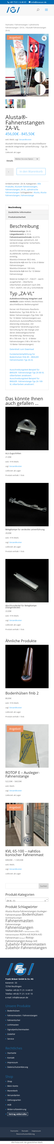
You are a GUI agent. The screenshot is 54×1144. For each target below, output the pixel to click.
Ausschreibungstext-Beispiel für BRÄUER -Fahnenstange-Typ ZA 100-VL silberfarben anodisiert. (26, 381)
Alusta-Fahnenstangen (25, 911)
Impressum (12, 1062)
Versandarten (13, 1095)
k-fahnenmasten (29, 931)
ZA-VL (22, 27)
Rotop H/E (31, 941)
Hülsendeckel (14, 931)
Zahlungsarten (14, 1100)
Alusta (36, 192)
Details (10, 160)
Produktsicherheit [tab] (17, 217)
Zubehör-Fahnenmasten (25, 944)
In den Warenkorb (31, 171)
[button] (44, 38)
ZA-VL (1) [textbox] (26, 900)
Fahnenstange (27, 195)
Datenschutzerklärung (17, 1067)
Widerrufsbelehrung (16, 1109)
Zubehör (11, 1034)
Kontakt (10, 1057)
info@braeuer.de (20, 997)
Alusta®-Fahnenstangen (26, 186)
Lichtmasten (13, 1024)
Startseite (9, 24)
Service (10, 1038)
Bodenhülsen (32, 914)
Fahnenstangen (21, 24)
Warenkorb (12, 1090)
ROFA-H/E (25, 934)
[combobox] (27, 900)
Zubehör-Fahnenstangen (26, 947)
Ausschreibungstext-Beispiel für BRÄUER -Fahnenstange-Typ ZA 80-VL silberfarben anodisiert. (27, 372)
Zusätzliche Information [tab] (19, 212)
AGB (9, 1104)
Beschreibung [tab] (14, 207)
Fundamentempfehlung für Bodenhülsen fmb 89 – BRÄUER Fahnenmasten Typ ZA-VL (24, 357)
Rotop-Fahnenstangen (19, 939)
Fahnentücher (13, 1020)
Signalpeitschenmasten (18, 1029)
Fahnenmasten (19, 920)
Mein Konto (12, 1086)
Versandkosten (25, 139)
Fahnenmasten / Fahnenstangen (22, 1015)
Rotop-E (22, 938)
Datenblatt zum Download (22, 349)
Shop (9, 1081)
